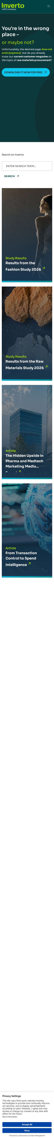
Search (9, 176)
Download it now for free (23, 72)
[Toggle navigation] (48, 6)
